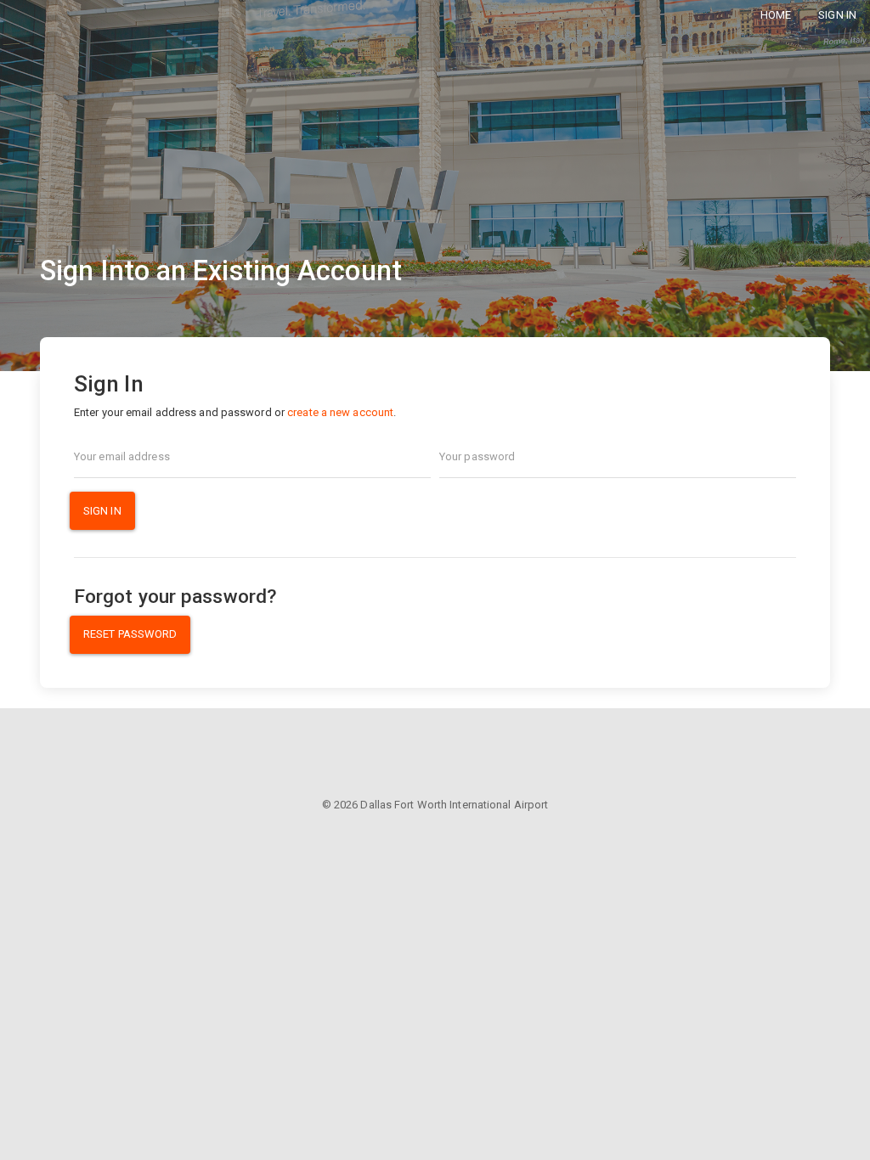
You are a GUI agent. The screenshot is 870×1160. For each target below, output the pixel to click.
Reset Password (130, 634)
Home (775, 14)
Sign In (837, 14)
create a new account (340, 412)
